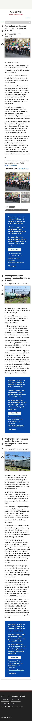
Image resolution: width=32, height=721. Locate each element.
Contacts (5, 700)
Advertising (16, 700)
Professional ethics (16, 696)
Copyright (19, 707)
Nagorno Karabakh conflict (13, 210)
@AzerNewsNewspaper (16, 262)
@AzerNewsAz (23, 169)
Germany (12, 207)
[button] (2, 26)
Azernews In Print (8, 703)
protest (25, 210)
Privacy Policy (7, 707)
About (3, 696)
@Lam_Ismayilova (11, 165)
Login (28, 18)
